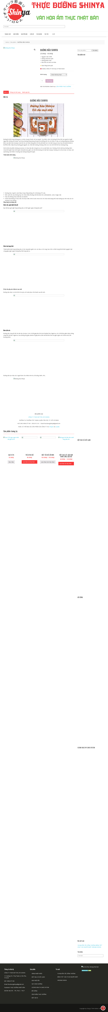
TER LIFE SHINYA (44, 417)
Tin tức (46, 34)
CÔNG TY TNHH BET (34, 417)
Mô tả (6, 92)
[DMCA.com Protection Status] (86, 971)
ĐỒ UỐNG (34, 991)
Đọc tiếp (11, 462)
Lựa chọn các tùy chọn (29, 462)
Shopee (51, 426)
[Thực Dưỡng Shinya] (54, 22)
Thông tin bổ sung (14, 92)
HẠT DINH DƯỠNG (37, 984)
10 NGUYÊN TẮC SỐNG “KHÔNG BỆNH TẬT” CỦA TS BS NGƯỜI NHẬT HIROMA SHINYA (67, 977)
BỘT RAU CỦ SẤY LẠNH (38, 977)
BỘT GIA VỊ (35, 998)
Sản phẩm (16, 34)
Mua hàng (49, 81)
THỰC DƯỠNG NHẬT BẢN (17, 987)
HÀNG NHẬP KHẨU (37, 973)
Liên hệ (32, 34)
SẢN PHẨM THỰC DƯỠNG (63, 86)
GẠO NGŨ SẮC (36, 980)
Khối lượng (43, 74)
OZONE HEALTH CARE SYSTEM (40, 987)
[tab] (6, 92)
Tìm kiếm (95, 50)
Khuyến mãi (24, 34)
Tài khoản (39, 34)
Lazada (57, 426)
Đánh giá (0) (25, 92)
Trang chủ (8, 34)
